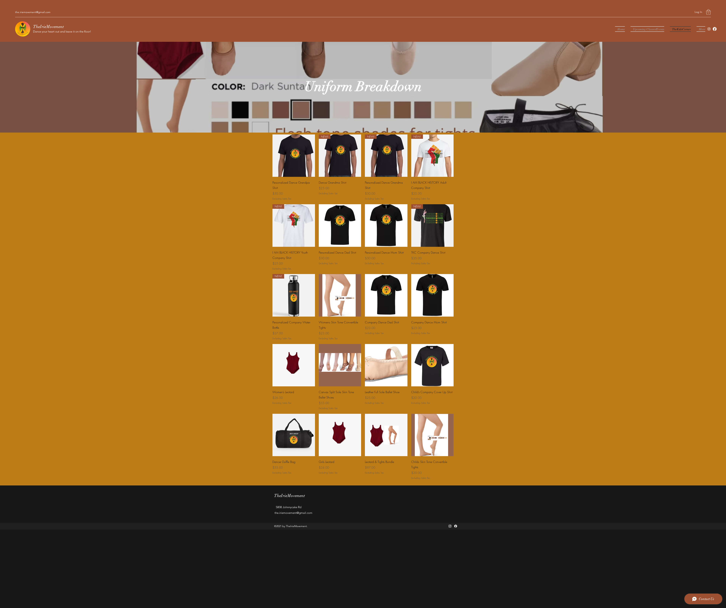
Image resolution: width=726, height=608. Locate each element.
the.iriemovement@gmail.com (32, 12)
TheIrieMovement (48, 26)
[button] (708, 12)
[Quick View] (293, 155)
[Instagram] (709, 29)
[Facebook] (715, 29)
